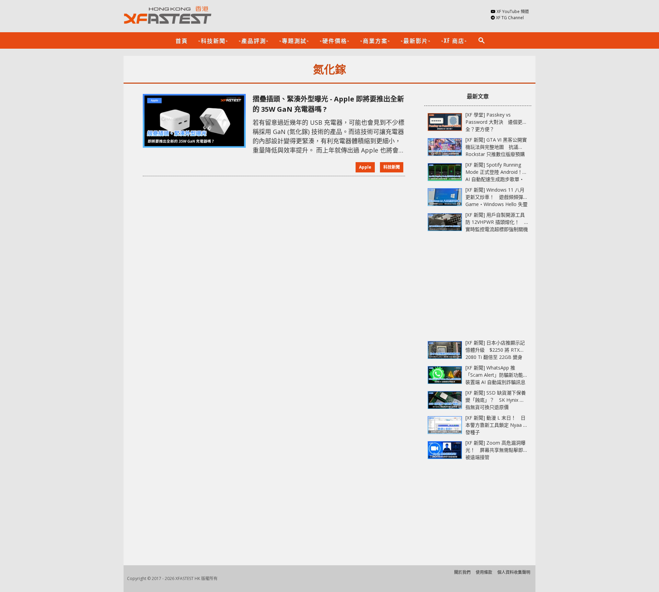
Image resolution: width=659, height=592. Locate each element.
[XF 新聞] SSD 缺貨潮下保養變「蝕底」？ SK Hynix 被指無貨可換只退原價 (495, 399)
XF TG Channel (510, 18)
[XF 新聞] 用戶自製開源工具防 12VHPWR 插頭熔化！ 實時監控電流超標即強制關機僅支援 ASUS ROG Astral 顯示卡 (496, 229)
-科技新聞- (213, 40)
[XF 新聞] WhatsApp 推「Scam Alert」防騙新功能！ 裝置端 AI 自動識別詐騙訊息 (499, 374)
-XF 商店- (454, 40)
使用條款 (484, 572)
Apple (365, 167)
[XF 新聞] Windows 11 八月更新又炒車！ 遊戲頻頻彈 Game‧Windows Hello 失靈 (496, 196)
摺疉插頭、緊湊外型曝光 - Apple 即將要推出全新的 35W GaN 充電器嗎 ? (328, 104)
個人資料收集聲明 (513, 572)
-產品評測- (254, 40)
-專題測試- (294, 40)
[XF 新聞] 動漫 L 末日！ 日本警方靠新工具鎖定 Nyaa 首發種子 (496, 424)
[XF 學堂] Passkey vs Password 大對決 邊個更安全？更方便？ (496, 121)
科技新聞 (391, 167)
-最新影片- (416, 40)
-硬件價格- (335, 40)
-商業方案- (375, 40)
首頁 (181, 40)
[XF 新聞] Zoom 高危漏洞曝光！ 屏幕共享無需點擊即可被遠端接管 (496, 449)
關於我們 (462, 572)
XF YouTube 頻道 (513, 11)
